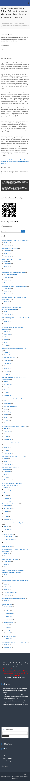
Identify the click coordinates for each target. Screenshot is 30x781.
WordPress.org (7, 761)
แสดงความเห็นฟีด (7, 758)
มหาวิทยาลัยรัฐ (8, 606)
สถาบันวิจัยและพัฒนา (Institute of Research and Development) (15, 550)
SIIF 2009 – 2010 (10, 539)
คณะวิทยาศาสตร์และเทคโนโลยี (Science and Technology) (14, 379)
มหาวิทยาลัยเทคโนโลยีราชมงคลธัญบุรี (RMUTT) (15, 523)
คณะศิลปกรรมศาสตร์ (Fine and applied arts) (14, 426)
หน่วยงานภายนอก (7, 604)
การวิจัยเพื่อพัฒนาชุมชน (10, 543)
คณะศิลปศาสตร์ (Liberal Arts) (10, 443)
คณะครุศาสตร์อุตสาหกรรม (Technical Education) (13, 23)
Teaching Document (10, 592)
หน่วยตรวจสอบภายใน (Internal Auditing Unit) (15, 643)
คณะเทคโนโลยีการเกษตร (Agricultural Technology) (12, 469)
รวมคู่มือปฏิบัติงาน (7, 546)
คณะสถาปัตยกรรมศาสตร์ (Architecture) (13, 457)
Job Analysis (7, 250)
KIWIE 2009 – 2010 (11, 537)
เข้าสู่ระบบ (5, 753)
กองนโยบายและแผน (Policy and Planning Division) (13, 261)
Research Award (8, 535)
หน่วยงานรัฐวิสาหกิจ (9, 636)
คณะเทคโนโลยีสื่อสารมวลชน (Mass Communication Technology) (11, 503)
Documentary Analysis (10, 274)
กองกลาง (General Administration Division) (14, 240)
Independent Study (9, 337)
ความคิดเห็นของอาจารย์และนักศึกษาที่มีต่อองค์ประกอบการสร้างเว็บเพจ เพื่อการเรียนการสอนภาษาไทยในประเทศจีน (15, 161)
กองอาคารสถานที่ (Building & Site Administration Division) (11, 308)
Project (6, 340)
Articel (6, 526)
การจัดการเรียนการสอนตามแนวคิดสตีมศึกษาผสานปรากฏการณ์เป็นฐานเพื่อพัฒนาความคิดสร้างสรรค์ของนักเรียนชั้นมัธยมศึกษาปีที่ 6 (15, 696)
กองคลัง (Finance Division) (10, 249)
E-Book (6, 584)
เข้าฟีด (4, 756)
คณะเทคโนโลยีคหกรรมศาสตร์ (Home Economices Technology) (12, 484)
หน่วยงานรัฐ (7, 631)
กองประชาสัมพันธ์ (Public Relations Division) (14, 286)
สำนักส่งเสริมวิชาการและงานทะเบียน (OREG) (13, 599)
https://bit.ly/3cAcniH (12, 222)
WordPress (15, 778)
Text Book (7, 371)
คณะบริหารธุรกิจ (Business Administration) (14, 349)
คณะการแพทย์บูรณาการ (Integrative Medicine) (15, 318)
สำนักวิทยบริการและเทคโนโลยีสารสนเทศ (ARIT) (15, 581)
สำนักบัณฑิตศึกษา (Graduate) (10, 559)
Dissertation (7, 334)
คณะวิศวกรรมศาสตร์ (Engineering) (12, 399)
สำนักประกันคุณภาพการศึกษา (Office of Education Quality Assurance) (13, 571)
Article (6, 331)
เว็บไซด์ (13, 173)
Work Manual (7, 245)
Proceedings (7, 363)
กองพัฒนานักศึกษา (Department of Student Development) (14, 298)
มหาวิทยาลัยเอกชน (9, 623)
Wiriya (11, 34)
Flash (17, 776)
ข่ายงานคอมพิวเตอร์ (6, 173)
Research (6, 242)
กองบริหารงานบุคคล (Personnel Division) (13, 273)
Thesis (4, 171)
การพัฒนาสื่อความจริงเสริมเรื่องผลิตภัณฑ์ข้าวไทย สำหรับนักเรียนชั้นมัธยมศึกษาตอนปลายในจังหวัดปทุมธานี (15, 690)
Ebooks (6, 409)
